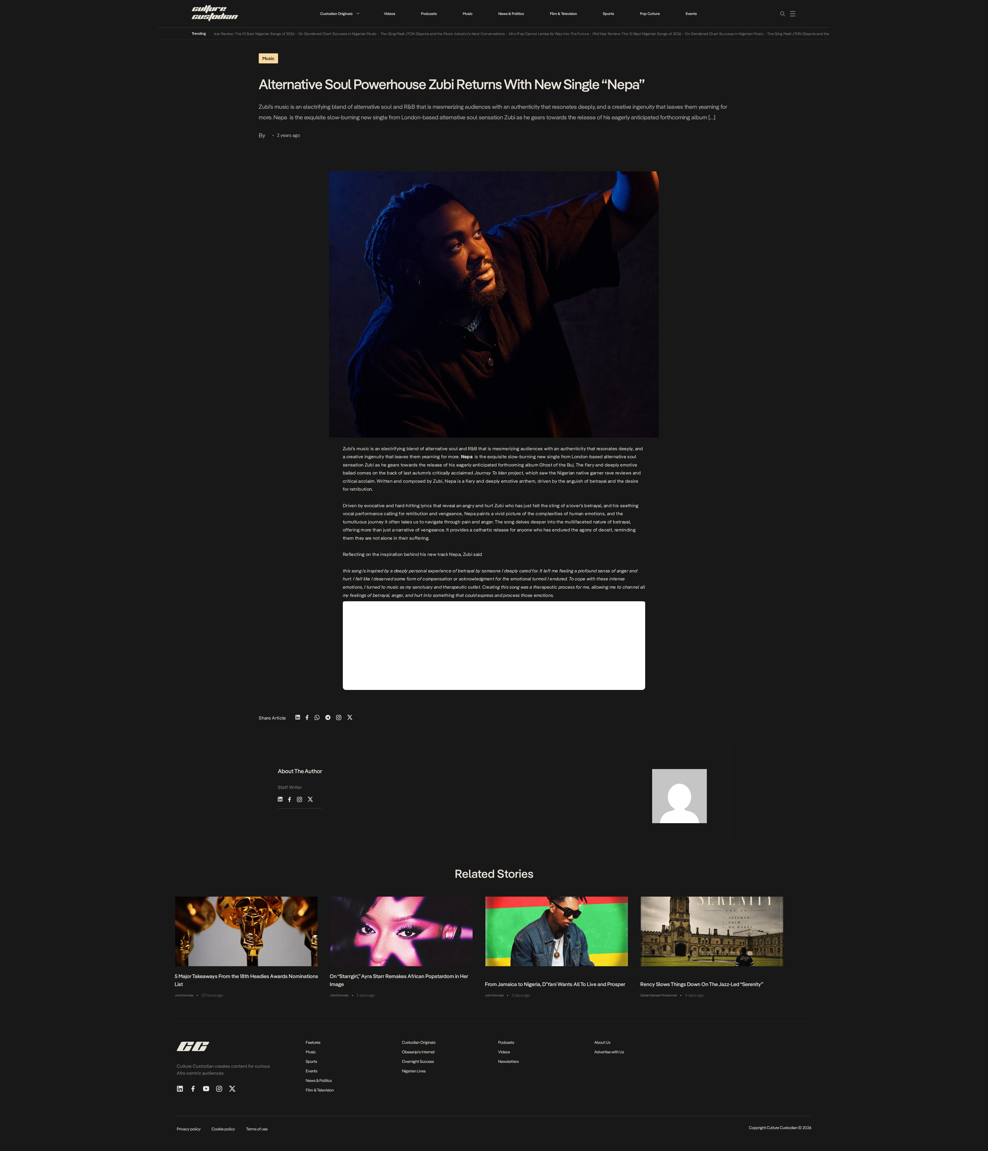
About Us (602, 1042)
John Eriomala (184, 995)
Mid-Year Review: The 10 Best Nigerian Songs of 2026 (220, 34)
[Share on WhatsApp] (317, 718)
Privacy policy (189, 1129)
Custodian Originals (336, 14)
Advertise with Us (609, 1051)
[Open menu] (792, 13)
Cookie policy (223, 1129)
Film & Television (563, 14)
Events (691, 14)
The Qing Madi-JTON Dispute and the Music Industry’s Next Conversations (412, 34)
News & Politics (511, 14)
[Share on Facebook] (307, 718)
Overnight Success (418, 1061)
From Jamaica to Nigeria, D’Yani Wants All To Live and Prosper (555, 984)
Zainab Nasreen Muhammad (658, 995)
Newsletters (508, 1061)
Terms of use (257, 1129)
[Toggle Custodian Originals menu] (357, 13)
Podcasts (429, 14)
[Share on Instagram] (338, 718)
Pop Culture (650, 14)
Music (468, 14)
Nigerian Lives (414, 1071)
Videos (389, 14)
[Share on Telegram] (327, 718)
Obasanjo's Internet (418, 1051)
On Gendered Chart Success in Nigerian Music (307, 34)
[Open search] (782, 13)
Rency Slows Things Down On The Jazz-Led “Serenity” (701, 984)
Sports (608, 14)
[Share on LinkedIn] (297, 718)
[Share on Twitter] (349, 718)
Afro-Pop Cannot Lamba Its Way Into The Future (519, 34)
